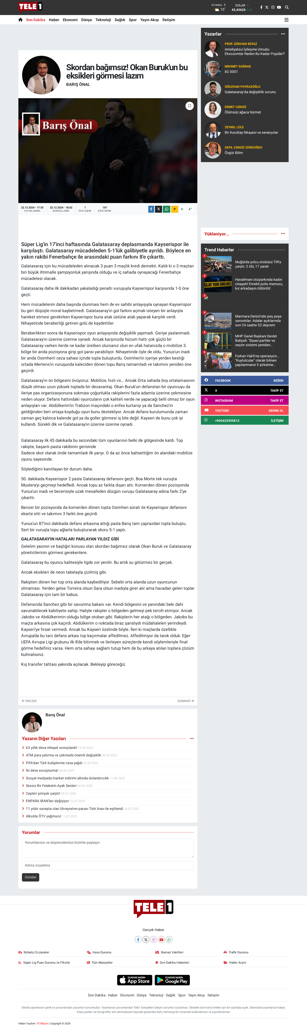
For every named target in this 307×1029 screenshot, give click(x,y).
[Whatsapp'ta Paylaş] (166, 209)
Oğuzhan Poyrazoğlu (242, 87)
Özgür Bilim (234, 153)
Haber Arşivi (237, 962)
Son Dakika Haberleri (174, 962)
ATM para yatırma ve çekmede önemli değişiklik (64, 755)
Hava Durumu (102, 952)
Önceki (31, 701)
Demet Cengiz (235, 107)
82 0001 (231, 72)
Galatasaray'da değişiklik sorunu (250, 92)
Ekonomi (70, 20)
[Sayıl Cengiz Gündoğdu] (212, 150)
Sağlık (120, 20)
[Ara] (287, 7)
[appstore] (134, 980)
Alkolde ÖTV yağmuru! (44, 816)
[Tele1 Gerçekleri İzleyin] (30, 7)
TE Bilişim (42, 1023)
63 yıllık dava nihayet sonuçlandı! (52, 748)
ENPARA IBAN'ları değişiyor (48, 801)
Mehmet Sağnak (238, 66)
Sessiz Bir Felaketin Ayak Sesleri (51, 786)
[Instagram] (153, 939)
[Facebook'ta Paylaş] (151, 209)
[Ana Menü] (286, 19)
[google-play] (172, 980)
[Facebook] (138, 939)
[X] (145, 939)
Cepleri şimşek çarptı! (43, 793)
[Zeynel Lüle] (212, 129)
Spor (133, 20)
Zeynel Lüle (234, 127)
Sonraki (184, 701)
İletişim (168, 20)
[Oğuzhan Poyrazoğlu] (212, 89)
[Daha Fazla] (174, 209)
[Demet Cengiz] (212, 109)
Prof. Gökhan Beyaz (241, 44)
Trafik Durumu (238, 952)
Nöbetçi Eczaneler (36, 952)
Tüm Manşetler (102, 962)
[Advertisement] (245, 195)
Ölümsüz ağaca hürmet (243, 112)
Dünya (86, 20)
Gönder (31, 877)
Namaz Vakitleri (172, 952)
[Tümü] (283, 34)
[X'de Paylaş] (158, 209)
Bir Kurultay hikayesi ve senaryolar (251, 132)
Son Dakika (35, 20)
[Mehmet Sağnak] (212, 69)
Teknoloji (103, 20)
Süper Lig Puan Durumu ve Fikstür (46, 962)
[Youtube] (161, 939)
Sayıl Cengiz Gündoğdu (243, 147)
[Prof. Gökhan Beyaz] (212, 48)
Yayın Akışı (149, 20)
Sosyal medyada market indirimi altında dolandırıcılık (68, 778)
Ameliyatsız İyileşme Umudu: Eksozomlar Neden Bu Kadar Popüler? (255, 51)
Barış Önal (78, 84)
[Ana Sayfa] (21, 19)
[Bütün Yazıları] (192, 739)
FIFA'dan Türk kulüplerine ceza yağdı (54, 763)
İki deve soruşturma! (42, 770)
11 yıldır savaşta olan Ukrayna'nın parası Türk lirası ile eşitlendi (75, 809)
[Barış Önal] (41, 75)
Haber (54, 20)
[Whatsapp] (169, 939)
